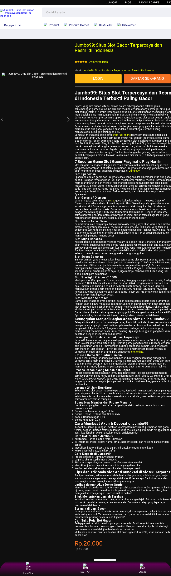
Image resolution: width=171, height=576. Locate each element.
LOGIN (142, 571)
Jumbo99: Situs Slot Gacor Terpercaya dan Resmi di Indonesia (118, 70)
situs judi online (121, 134)
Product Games (149, 2)
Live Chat (28, 573)
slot (112, 200)
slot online (137, 351)
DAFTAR (85, 571)
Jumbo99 (111, 2)
